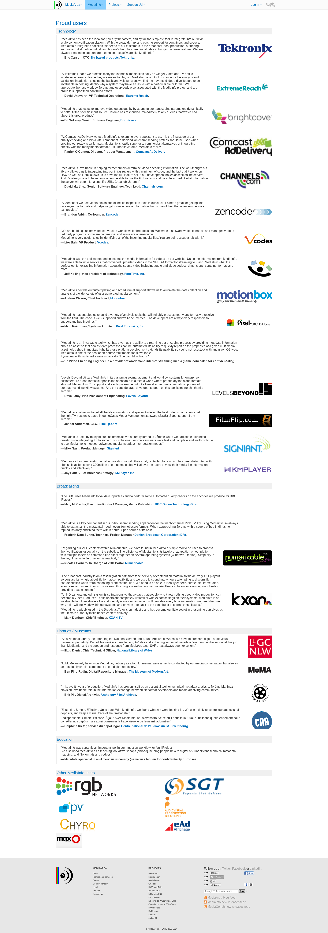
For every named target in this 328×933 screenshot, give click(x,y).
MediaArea (72, 4)
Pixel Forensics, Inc (130, 326)
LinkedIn (255, 868)
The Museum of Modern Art (148, 671)
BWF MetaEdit (155, 887)
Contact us (98, 894)
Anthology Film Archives (118, 694)
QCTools (152, 884)
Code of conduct (100, 884)
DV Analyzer (154, 897)
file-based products (105, 57)
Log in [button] (255, 4)
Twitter (226, 868)
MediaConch (154, 877)
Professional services (103, 877)
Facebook (239, 868)
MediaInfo (94, 4)
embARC (152, 918)
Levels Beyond (137, 396)
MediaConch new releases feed (228, 906)
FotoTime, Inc (134, 273)
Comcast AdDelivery (150, 151)
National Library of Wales (134, 650)
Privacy (96, 890)
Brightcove (128, 120)
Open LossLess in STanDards (162, 904)
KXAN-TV (115, 617)
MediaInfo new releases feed (226, 902)
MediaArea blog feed (221, 897)
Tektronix (127, 57)
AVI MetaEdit (154, 890)
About (95, 873)
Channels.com (152, 186)
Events (96, 880)
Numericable (134, 563)
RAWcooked (154, 908)
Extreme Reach (137, 95)
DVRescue (153, 911)
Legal (95, 887)
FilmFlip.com (108, 424)
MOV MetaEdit (155, 894)
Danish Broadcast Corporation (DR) (160, 534)
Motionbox (118, 298)
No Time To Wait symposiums (162, 901)
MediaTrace (153, 880)
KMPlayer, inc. (125, 473)
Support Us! (135, 4)
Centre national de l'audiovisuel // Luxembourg (154, 726)
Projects (114, 4)
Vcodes (102, 242)
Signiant (113, 448)
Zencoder (112, 214)
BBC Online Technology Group (177, 504)
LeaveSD (152, 914)
